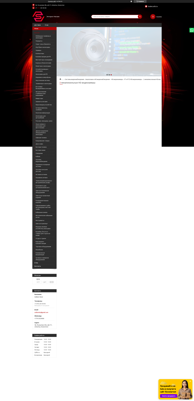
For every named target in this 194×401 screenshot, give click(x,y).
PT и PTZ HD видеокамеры (133, 79)
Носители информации (43, 112)
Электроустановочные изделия (43, 196)
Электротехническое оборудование (42, 191)
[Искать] (140, 16)
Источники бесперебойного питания (43, 87)
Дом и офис (39, 144)
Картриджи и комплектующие (41, 242)
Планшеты (39, 41)
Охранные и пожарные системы (43, 165)
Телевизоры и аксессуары (44, 83)
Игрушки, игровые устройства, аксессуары (43, 227)
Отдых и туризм (41, 238)
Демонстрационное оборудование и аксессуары (42, 132)
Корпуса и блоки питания (43, 63)
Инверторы (39, 98)
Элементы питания (41, 101)
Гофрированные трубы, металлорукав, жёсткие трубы (43, 207)
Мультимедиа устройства (44, 104)
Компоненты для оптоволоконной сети (42, 186)
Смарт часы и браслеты (43, 44)
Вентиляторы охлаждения (44, 59)
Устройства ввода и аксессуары (42, 70)
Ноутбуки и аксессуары (43, 47)
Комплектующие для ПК (43, 56)
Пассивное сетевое (41, 177)
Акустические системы (43, 80)
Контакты (37, 266)
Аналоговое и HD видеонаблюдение (97, 79)
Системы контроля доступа (42, 170)
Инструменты (40, 220)
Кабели (38, 156)
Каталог (37, 33)
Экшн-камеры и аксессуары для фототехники (40, 125)
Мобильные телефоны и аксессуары (43, 36)
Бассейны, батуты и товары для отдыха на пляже (43, 233)
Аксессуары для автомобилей (41, 116)
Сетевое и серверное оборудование (42, 258)
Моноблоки (39, 249)
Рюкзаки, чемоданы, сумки (44, 121)
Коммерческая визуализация (40, 253)
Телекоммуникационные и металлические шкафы (44, 181)
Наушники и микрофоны (43, 77)
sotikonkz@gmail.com (41, 312)
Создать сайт (52, 1)
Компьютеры (40, 53)
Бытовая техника (41, 147)
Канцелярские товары (43, 140)
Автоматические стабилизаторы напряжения (41, 93)
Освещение (39, 153)
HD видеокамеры (117, 79)
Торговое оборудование (43, 246)
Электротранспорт (42, 223)
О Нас (36, 263)
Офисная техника (41, 137)
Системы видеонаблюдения (41, 160)
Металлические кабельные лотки (44, 216)
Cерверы (38, 50)
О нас (46, 25)
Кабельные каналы (41, 212)
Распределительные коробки (42, 201)
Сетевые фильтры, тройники (41, 108)
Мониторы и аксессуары (43, 66)
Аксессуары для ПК (42, 74)
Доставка (37, 25)
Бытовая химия (40, 150)
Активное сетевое (41, 174)
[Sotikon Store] (38, 16)
